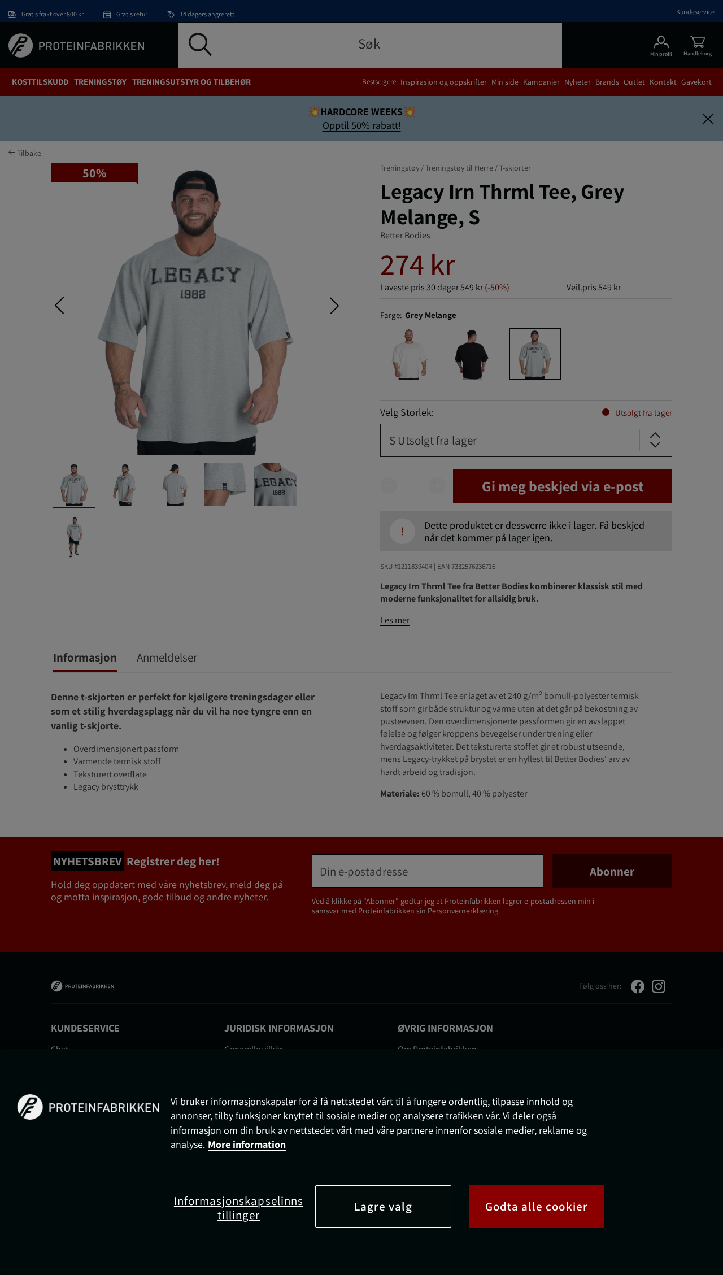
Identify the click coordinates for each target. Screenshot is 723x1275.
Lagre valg (383, 1206)
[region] (361, 1162)
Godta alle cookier (536, 1206)
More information (247, 1144)
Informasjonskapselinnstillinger (238, 1207)
